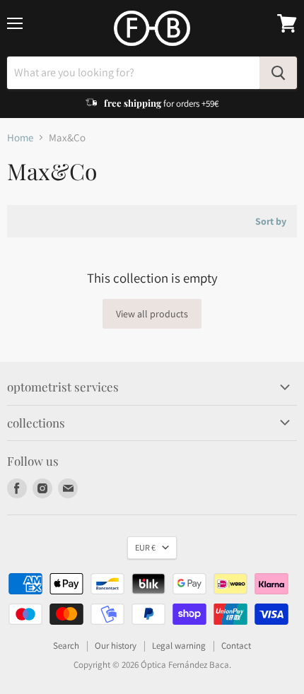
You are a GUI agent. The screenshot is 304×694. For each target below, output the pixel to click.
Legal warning (179, 646)
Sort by (270, 221)
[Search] (278, 73)
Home (20, 137)
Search (66, 646)
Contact (236, 646)
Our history (115, 646)
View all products (152, 313)
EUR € (145, 547)
